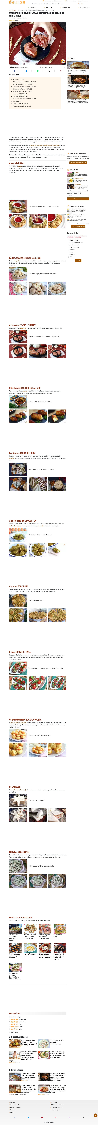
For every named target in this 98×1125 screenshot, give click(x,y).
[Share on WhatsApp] (38, 71)
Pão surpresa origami (36, 800)
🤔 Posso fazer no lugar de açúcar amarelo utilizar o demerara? (76, 220)
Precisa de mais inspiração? (22, 106)
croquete (40, 526)
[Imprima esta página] (64, 67)
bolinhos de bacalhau (51, 145)
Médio (21, 1027)
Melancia (72, 254)
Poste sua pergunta (79, 226)
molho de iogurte (15, 526)
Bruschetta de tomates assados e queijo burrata (45, 956)
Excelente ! (22, 1019)
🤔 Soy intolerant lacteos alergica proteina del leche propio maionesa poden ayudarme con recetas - (77, 210)
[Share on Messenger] (26, 71)
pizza (20, 166)
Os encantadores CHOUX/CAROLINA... (25, 99)
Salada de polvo (74, 240)
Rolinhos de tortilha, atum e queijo (41, 866)
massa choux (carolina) (18, 723)
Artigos (48, 7)
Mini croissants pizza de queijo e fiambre (15, 956)
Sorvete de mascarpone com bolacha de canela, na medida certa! (81, 187)
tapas (32, 145)
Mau (20, 1029)
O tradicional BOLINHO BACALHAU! (24, 86)
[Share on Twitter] (49, 71)
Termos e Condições (56, 1107)
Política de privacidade (57, 1104)
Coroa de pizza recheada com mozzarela (43, 206)
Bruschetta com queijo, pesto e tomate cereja (45, 668)
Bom (20, 1024)
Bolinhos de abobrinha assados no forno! (13, 937)
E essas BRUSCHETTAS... (21, 96)
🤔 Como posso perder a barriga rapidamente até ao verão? (76, 215)
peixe (25, 391)
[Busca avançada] (82, 4)
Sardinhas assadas (75, 245)
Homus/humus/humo (30, 955)
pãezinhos (22, 328)
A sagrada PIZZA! (18, 79)
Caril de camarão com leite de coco (81, 180)
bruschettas (39, 145)
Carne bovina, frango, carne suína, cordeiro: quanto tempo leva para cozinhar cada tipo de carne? (58, 1077)
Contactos (54, 1102)
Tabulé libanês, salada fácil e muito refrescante (81, 175)
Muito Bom (22, 1022)
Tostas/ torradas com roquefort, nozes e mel (30, 936)
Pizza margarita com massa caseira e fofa (44, 936)
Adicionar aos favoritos (20, 67)
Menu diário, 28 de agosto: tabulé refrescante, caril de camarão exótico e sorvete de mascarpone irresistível (22, 1090)
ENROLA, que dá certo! (20, 104)
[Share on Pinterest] (61, 71)
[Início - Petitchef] (10, 10)
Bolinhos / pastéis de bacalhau (40, 401)
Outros (71, 256)
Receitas (32, 7)
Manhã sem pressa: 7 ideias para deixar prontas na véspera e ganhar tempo (29, 1076)
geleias (11, 458)
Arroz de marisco (74, 247)
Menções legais (55, 1110)
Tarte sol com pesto (35, 600)
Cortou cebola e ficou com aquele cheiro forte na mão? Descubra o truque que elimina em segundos (23, 1056)
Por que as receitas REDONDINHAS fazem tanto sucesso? (29, 1042)
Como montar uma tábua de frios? (41, 469)
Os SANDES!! (17, 101)
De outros (83, 7)
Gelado (72, 252)
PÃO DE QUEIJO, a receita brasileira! (24, 82)
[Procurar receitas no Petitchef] (79, 3)
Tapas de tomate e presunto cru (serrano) (44, 336)
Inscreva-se (78, 199)
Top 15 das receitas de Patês (57, 1041)
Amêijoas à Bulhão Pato (76, 242)
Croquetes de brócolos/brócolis (40, 535)
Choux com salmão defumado (39, 735)
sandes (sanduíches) (18, 790)
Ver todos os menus (75, 191)
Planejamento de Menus (77, 162)
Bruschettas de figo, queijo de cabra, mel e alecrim (59, 956)
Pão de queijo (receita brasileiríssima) (42, 274)
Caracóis (72, 249)
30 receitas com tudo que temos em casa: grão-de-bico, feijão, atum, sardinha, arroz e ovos (58, 1089)
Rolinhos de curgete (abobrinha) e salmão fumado (14, 976)
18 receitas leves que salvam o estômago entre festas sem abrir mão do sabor (58, 1054)
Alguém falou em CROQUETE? (22, 91)
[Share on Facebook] (14, 71)
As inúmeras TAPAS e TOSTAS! (22, 84)
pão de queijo (15, 261)
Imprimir (85, 191)
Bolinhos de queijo (58, 935)
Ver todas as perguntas (82, 223)
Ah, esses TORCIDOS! (20, 94)
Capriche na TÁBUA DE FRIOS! (22, 89)
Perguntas (65, 7)
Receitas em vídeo (15, 1104)
